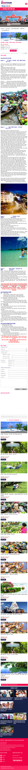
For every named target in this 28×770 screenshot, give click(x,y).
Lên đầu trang (10, 416)
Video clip (14, 688)
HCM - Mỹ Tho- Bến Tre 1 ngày (7, 634)
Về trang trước (4, 416)
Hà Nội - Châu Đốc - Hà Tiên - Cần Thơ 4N (9, 514)
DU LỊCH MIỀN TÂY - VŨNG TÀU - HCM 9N (9, 574)
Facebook (4, 755)
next (27, 18)
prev (0, 18)
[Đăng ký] (17, 760)
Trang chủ (2, 28)
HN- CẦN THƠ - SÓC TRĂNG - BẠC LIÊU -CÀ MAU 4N (11, 614)
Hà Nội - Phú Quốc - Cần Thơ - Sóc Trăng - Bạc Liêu (11, 434)
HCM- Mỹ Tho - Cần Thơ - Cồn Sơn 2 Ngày (9, 654)
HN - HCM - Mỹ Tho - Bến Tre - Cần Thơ (8, 454)
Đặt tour (13, 50)
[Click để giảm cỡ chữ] (26, 53)
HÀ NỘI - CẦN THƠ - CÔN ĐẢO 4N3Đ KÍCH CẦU (10, 554)
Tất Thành (12, 768)
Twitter (3, 757)
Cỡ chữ (23, 53)
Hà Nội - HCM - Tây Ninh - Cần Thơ (8, 534)
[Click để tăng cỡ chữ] (25, 53)
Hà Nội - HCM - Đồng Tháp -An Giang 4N (9, 474)
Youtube (3, 761)
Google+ (3, 759)
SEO (9, 768)
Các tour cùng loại (14, 420)
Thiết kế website (4, 768)
